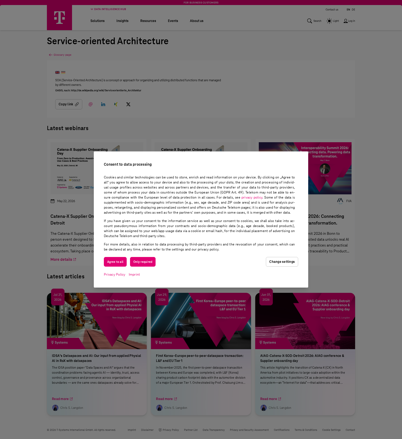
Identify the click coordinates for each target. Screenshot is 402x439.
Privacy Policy (114, 274)
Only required (142, 262)
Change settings (282, 262)
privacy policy (251, 197)
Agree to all (115, 262)
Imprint (134, 274)
